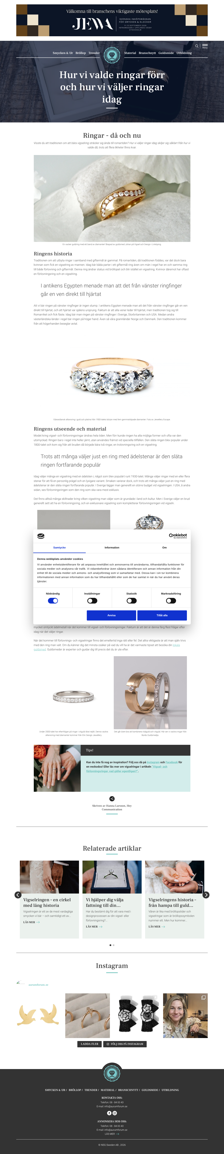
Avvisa (111, 615)
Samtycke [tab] (59, 547)
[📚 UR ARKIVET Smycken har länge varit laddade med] (38, 1015)
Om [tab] (164, 547)
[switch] (92, 601)
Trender (94, 53)
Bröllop (80, 53)
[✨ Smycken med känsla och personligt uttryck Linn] (185, 1015)
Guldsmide (166, 53)
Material (130, 53)
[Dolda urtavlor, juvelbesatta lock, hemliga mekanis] (136, 1015)
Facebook (172, 762)
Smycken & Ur (63, 53)
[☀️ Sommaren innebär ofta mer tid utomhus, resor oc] (87, 1015)
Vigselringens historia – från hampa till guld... (172, 902)
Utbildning (184, 53)
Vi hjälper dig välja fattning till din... (105, 902)
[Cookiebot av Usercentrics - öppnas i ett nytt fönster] (171, 536)
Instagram (153, 762)
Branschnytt (147, 53)
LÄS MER (29, 922)
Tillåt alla (162, 615)
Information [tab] (112, 547)
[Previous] (18, 894)
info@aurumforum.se (115, 1106)
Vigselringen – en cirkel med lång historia (47, 902)
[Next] (205, 894)
